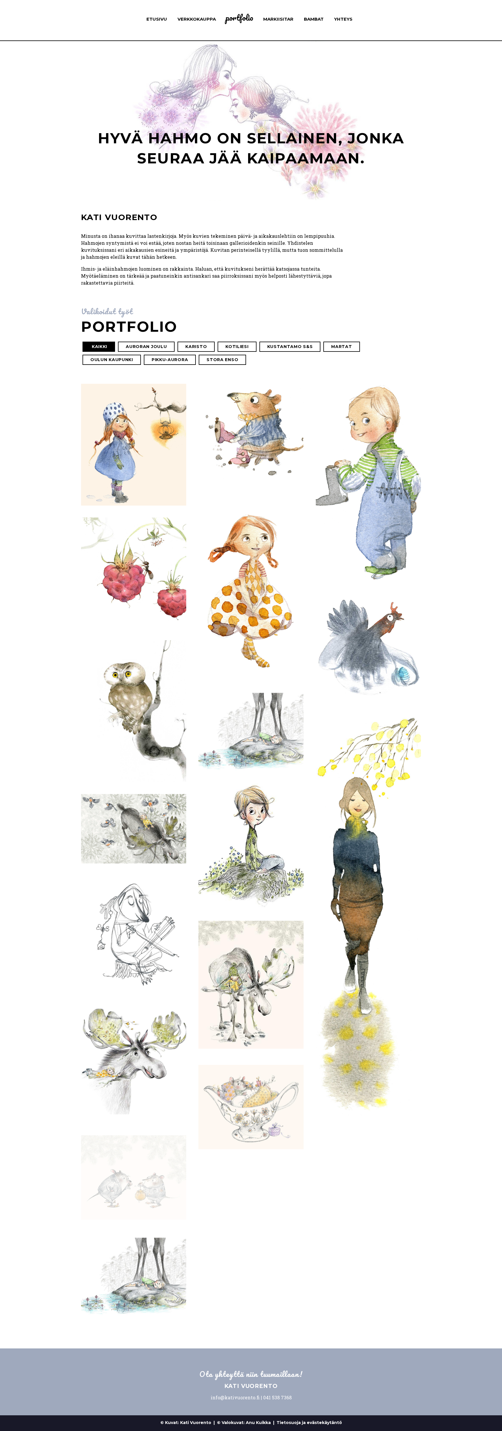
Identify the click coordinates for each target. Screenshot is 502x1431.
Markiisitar (278, 19)
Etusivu (156, 19)
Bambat (314, 19)
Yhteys (343, 19)
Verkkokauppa (197, 19)
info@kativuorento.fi (235, 1397)
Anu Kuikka (258, 1422)
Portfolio (239, 17)
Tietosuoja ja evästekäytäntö (309, 1422)
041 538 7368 (277, 1397)
